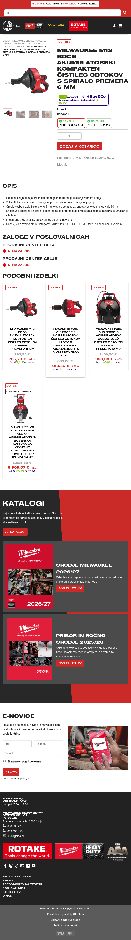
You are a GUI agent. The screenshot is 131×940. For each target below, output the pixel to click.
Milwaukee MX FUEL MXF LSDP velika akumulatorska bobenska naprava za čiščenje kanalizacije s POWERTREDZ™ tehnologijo (22, 442)
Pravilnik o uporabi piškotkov (65, 914)
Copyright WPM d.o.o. (77, 908)
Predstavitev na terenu (22, 884)
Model (63, 114)
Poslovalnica (14, 888)
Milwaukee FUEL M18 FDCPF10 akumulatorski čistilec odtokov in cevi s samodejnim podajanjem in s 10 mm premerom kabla (65, 342)
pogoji (26, 779)
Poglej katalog (70, 588)
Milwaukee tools (17, 876)
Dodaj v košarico (79, 146)
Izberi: (62, 109)
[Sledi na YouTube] (33, 866)
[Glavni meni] (126, 26)
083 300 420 (15, 826)
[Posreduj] (124, 12)
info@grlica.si (15, 836)
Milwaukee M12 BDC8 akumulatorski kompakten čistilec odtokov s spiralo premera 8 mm (22, 338)
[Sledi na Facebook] (5, 866)
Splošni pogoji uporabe (65, 919)
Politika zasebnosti (65, 925)
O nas (7, 895)
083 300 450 (15, 831)
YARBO (8, 880)
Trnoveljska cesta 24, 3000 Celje (22, 821)
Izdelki (6, 41)
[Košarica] (120, 25)
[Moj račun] (114, 25)
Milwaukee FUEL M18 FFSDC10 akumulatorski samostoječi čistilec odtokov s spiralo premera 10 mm (108, 338)
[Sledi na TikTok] (17, 866)
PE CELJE (10, 817)
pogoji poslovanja (31, 761)
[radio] (71, 123)
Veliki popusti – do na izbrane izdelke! (64, 4)
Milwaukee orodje (23, 41)
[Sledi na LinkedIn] (28, 866)
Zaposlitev (12, 891)
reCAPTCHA (15, 779)
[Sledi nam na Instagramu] (11, 866)
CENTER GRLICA (15, 815)
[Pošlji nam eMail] (22, 866)
